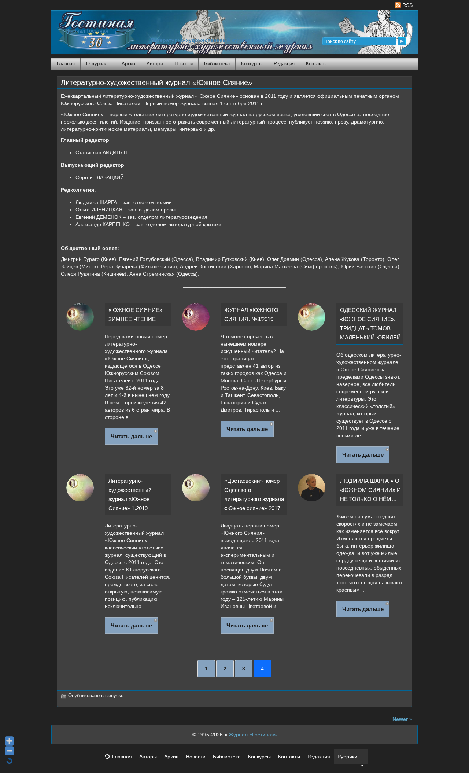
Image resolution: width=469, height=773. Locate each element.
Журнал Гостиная (87, 31)
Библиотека (217, 63)
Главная (66, 63)
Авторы (155, 63)
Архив (128, 63)
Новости (183, 63)
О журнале (98, 63)
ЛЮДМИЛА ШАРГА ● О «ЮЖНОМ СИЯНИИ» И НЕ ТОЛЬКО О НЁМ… (370, 490)
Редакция (284, 63)
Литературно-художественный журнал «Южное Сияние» (156, 82)
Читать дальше (131, 436)
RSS (407, 5)
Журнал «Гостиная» (253, 734)
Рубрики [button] (347, 756)
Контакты (316, 63)
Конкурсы (251, 63)
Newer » (402, 719)
